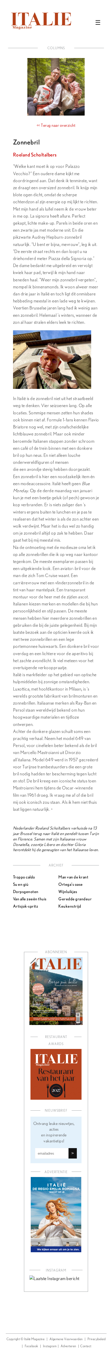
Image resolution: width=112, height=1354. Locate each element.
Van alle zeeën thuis (30, 898)
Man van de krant (73, 877)
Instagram (50, 1346)
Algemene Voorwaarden (66, 1339)
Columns (56, 48)
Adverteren (68, 1346)
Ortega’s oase (70, 884)
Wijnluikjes (67, 891)
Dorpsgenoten (26, 891)
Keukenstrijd (69, 906)
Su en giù (21, 884)
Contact (85, 1346)
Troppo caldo (24, 877)
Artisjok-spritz (25, 906)
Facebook (31, 1346)
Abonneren (56, 952)
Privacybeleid (97, 1339)
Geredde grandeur (75, 898)
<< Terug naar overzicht (56, 125)
